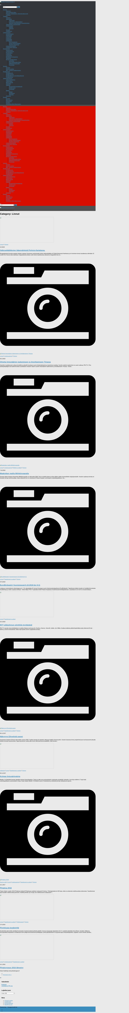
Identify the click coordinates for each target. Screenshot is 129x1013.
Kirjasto (8, 30)
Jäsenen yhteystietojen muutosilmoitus (19, 23)
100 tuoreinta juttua (11, 12)
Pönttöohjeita (9, 77)
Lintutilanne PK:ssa (7, 986)
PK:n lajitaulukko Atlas (15, 62)
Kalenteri (8, 11)
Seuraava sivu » (7, 974)
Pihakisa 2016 (6, 888)
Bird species (9, 100)
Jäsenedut (11, 20)
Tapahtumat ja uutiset (9, 579)
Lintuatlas (11, 61)
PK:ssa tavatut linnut (11, 59)
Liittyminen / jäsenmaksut (15, 21)
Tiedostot (8, 58)
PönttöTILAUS (10, 74)
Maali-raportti (9, 82)
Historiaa (8, 96)
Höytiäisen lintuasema (12, 57)
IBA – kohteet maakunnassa (13, 70)
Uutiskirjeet (9, 31)
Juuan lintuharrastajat (14, 43)
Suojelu (5, 66)
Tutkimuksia (9, 81)
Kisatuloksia (9, 52)
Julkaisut (2, 770)
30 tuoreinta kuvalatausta (15, 86)
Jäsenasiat (9, 19)
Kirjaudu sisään (8, 1000)
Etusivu (5, 9)
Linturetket (8, 36)
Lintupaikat (9, 39)
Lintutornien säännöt (11, 47)
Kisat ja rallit (3, 882)
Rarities (8, 102)
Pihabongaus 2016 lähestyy (11, 968)
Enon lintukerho (13, 42)
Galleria (8, 85)
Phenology (9, 101)
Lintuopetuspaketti (11, 46)
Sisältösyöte (7, 1002)
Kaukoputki (9, 35)
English (5, 97)
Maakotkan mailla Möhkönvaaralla (14, 473)
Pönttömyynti (6, 71)
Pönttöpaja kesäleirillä (9, 928)
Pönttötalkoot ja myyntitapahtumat (15, 75)
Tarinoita (11, 94)
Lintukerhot (9, 40)
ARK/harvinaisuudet (14, 63)
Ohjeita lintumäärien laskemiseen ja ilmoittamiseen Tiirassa (25, 362)
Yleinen (6, 244)
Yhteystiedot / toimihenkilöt (13, 24)
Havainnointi (6, 48)
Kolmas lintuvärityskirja (10, 776)
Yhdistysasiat (9, 26)
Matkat (7, 90)
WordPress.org (8, 1004)
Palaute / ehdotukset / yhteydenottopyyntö (17, 13)
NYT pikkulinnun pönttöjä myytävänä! (16, 625)
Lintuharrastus (7, 32)
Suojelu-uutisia (10, 69)
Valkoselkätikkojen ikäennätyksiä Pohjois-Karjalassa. (22, 250)
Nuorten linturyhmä (14, 44)
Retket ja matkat (17, 467)
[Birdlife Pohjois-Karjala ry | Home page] (7, 1)
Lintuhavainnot (10, 51)
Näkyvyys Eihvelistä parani (11, 737)
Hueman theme (21, 1007)
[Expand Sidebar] (0, 977)
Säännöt (11, 28)
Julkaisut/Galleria (7, 78)
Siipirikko (8, 83)
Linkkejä (8, 15)
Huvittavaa (12, 93)
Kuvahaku (11, 89)
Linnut (1, 244)
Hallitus (11, 27)
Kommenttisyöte (8, 1003)
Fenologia (11, 65)
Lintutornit (8, 38)
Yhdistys (5, 16)
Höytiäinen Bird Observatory (13, 104)
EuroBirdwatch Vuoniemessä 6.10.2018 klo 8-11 (20, 585)
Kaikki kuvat (12, 88)
